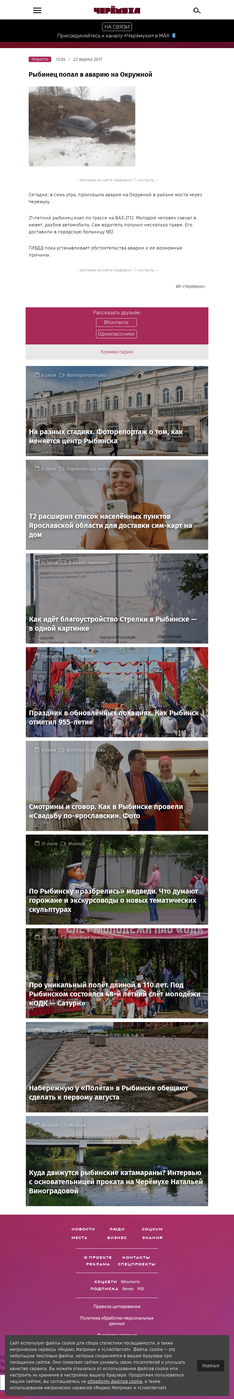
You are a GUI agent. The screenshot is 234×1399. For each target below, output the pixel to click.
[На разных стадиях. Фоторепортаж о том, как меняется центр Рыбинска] (117, 452)
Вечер (127, 1289)
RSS (140, 1289)
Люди (117, 1229)
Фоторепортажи (86, 375)
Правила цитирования (117, 1306)
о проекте (98, 1257)
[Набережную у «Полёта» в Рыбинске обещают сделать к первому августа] (117, 1108)
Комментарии (117, 352)
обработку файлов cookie (114, 1381)
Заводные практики (91, 937)
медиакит (124, 180)
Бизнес (117, 1238)
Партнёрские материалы (95, 469)
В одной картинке (89, 562)
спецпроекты (136, 1264)
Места (79, 1238)
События (83, 656)
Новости (83, 1229)
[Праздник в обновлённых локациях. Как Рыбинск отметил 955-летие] (117, 734)
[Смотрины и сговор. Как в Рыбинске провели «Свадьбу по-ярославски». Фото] (117, 827)
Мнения (76, 843)
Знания (152, 1238)
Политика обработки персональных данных (117, 1321)
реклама (98, 1264)
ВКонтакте (130, 1282)
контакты (145, 180)
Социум (152, 1229)
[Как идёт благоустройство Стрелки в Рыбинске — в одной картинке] (117, 640)
